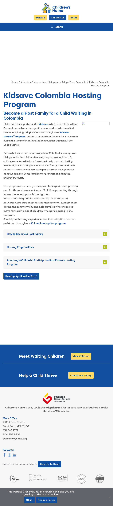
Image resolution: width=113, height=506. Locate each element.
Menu (59, 27)
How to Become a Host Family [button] (25, 234)
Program (20, 136)
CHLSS (56, 8)
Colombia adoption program (48, 223)
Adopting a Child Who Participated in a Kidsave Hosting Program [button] (41, 262)
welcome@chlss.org (15, 438)
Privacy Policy (46, 499)
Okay (29, 499)
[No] (109, 497)
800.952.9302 (11, 434)
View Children (81, 356)
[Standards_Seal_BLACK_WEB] (14, 482)
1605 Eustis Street (14, 422)
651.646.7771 (10, 430)
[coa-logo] (38, 480)
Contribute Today (81, 375)
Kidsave (43, 124)
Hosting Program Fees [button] (20, 247)
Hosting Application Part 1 (21, 276)
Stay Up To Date (49, 464)
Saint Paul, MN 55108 (16, 426)
